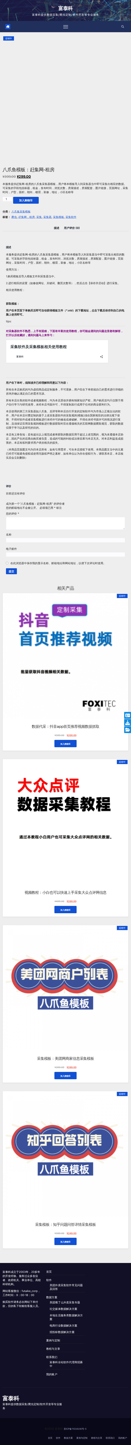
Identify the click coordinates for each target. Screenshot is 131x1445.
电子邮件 (11, 549)
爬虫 (14, 217)
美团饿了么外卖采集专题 (65, 1302)
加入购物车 (26, 200)
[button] (122, 26)
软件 (49, 1280)
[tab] (56, 227)
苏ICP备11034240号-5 (75, 1428)
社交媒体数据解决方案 (63, 1309)
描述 (56, 228)
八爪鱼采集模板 (21, 211)
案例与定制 (53, 1340)
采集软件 (71, 217)
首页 (49, 1271)
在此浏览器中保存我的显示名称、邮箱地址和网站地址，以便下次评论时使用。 (58, 563)
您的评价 (12, 513)
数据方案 (51, 1297)
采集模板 (58, 217)
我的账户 (51, 1374)
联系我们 (51, 1357)
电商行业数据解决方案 (63, 1325)
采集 (39, 217)
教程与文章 (53, 1348)
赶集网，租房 (26, 217)
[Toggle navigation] (65, 26)
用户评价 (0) (72, 228)
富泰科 (65, 8)
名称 (8, 534)
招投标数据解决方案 (62, 1332)
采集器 (47, 217)
